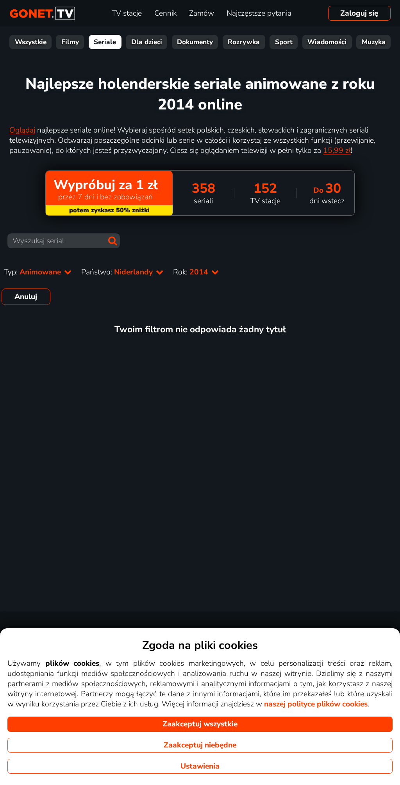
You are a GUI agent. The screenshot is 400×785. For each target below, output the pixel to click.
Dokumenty (195, 42)
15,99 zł (337, 150)
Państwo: (118, 272)
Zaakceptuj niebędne (200, 745)
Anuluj (25, 297)
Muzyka (374, 42)
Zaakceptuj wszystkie (200, 724)
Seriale (105, 42)
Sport (284, 42)
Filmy (70, 42)
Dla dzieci (146, 42)
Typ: (33, 272)
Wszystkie (30, 42)
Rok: (191, 272)
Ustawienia (200, 766)
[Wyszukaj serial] (112, 240)
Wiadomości (326, 42)
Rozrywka (244, 42)
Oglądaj (22, 130)
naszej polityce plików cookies (316, 704)
